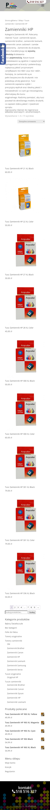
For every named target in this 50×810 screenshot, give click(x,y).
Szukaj (32, 612)
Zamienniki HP (13, 697)
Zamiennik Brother (15, 648)
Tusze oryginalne (13, 674)
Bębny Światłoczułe (14, 623)
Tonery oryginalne (13, 636)
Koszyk (8, 767)
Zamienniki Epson (15, 693)
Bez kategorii (11, 627)
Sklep (20, 20)
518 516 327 (37, 1)
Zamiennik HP (13, 657)
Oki (8, 644)
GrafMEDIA (30, 806)
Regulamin (10, 771)
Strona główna (11, 20)
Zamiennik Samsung (16, 665)
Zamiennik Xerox (14, 669)
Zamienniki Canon (15, 689)
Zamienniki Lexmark (16, 702)
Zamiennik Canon (15, 652)
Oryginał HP (12, 677)
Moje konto (10, 762)
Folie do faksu (11, 632)
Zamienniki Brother (16, 685)
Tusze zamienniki (13, 681)
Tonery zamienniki (13, 640)
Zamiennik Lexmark (16, 661)
